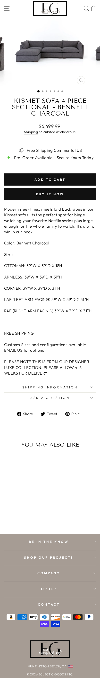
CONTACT (49, 604)
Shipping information (50, 387)
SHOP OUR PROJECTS (49, 557)
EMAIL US (13, 350)
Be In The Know (49, 542)
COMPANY (48, 573)
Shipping (31, 132)
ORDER (49, 589)
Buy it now (50, 194)
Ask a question (50, 398)
